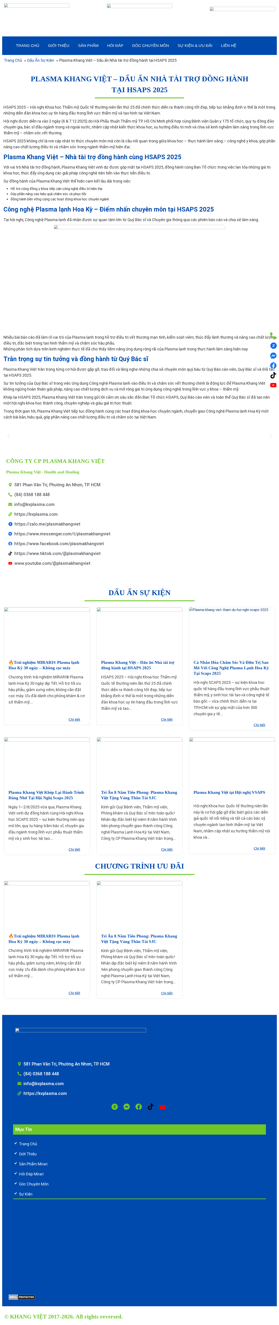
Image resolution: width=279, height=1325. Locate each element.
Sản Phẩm (88, 45)
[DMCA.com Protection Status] (22, 1297)
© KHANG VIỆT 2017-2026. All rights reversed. (63, 1316)
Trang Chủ (27, 45)
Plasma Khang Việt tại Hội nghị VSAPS (229, 792)
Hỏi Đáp (115, 45)
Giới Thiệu (58, 45)
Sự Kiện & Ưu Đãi (195, 45)
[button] (8, 436)
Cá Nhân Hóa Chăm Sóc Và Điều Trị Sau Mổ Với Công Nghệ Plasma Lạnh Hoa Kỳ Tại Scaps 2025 (231, 668)
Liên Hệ (228, 45)
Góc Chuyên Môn (150, 45)
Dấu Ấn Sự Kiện (40, 60)
